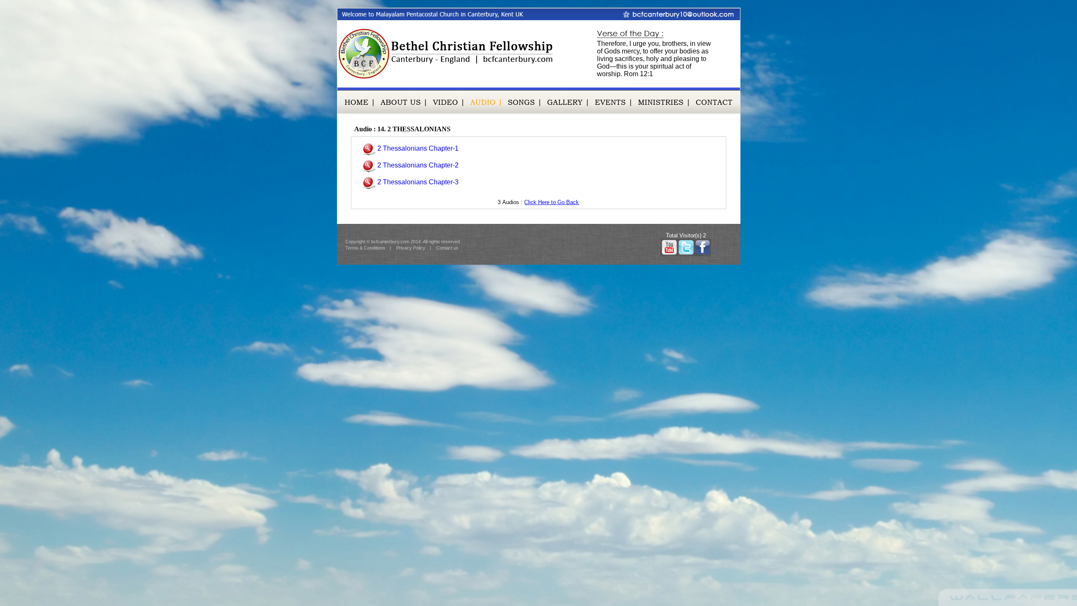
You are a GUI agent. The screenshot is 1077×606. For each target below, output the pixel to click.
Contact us (447, 247)
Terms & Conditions (365, 247)
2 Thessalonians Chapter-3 (418, 182)
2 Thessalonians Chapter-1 (418, 148)
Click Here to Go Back (551, 202)
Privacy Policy (410, 247)
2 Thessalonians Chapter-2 (418, 165)
